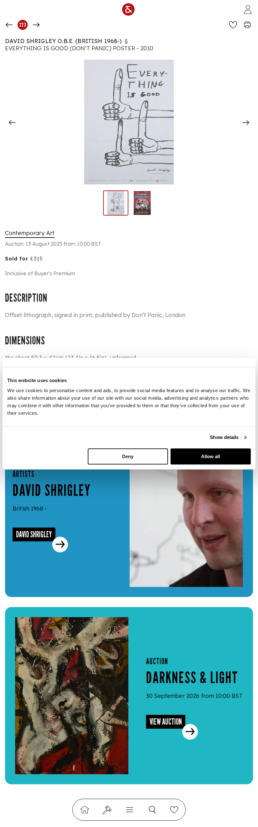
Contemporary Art (29, 233)
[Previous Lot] (9, 24)
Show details (224, 437)
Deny (127, 456)
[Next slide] (246, 123)
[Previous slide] (12, 123)
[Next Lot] (36, 24)
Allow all (210, 456)
